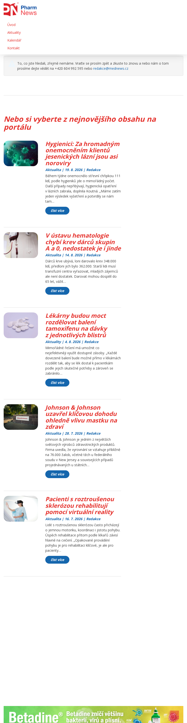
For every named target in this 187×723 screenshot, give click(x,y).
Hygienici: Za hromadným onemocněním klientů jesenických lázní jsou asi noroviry (82, 153)
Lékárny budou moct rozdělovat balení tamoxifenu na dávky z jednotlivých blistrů (76, 325)
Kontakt (13, 48)
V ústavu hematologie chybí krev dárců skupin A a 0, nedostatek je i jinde (83, 241)
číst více (57, 210)
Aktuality (14, 32)
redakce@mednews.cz (110, 68)
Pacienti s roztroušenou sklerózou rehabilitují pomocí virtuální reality (79, 505)
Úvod (11, 24)
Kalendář (14, 40)
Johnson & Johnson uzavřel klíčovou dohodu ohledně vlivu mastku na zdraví (81, 416)
